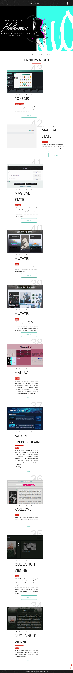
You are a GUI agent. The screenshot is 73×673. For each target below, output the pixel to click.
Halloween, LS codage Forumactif (29, 54)
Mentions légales (40, 671)
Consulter (29, 115)
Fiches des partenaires (30, 671)
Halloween (35, 3)
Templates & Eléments (47, 54)
